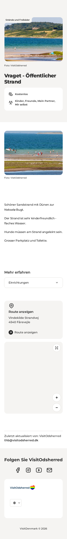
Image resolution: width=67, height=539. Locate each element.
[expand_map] (57, 348)
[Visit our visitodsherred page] (18, 470)
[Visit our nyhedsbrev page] (49, 470)
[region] (33, 378)
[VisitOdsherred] (22, 487)
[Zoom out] (56, 407)
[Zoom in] (56, 397)
